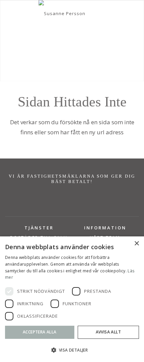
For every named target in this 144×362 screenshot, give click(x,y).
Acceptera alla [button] (40, 332)
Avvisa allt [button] (108, 332)
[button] (72, 350)
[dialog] (72, 299)
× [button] (136, 243)
